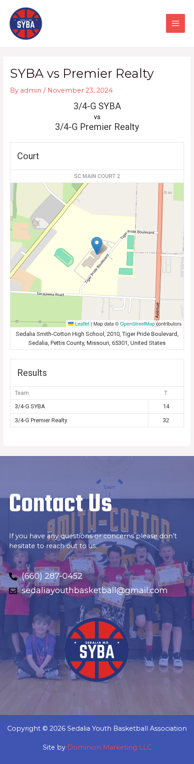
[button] (96, 246)
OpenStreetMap (137, 323)
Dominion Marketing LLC (109, 747)
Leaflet (81, 323)
